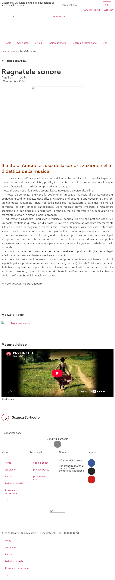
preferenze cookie (39, 478)
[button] (57, 444)
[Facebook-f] (91, 463)
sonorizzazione (13, 432)
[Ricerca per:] (80, 5)
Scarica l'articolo (26, 417)
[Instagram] (91, 471)
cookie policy (41, 462)
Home (7, 42)
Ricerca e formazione (84, 42)
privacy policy (41, 469)
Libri (105, 42)
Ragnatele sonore (20, 323)
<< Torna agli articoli (14, 60)
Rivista (38, 42)
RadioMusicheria (57, 42)
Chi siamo (22, 42)
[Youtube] (91, 479)
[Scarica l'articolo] (5, 417)
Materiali (14, 51)
